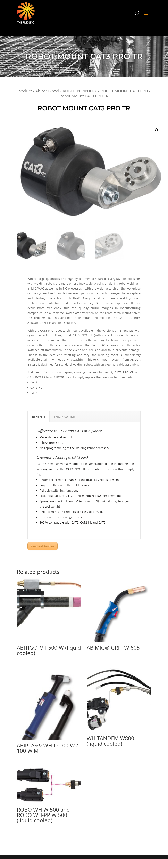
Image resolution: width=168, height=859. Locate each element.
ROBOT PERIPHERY (80, 91)
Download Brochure (42, 546)
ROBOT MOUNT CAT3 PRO (124, 91)
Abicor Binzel (47, 91)
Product (25, 91)
